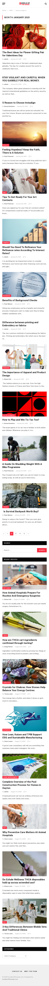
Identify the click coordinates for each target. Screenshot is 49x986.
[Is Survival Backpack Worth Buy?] (24, 495)
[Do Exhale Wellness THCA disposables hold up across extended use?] (24, 863)
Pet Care (6, 588)
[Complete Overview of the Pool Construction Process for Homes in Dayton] (24, 766)
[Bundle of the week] (24, 3)
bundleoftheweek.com (10, 979)
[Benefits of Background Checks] (24, 284)
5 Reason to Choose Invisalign (18, 102)
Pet (4, 827)
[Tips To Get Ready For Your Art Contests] (24, 181)
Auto (5, 459)
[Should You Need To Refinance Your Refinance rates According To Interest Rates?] (24, 231)
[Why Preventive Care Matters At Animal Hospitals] (24, 816)
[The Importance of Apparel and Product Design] (24, 356)
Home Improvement (10, 777)
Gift (4, 48)
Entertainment (9, 415)
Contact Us (17, 971)
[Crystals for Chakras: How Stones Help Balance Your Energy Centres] (24, 671)
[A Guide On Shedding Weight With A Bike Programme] (24, 448)
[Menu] (3, 3)
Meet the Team (30, 971)
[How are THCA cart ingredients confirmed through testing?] (24, 624)
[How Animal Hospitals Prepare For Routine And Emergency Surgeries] (24, 577)
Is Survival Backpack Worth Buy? (20, 511)
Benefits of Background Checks (19, 300)
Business (6, 295)
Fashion (6, 368)
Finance (6, 242)
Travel (5, 507)
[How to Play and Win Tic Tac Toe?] (24, 404)
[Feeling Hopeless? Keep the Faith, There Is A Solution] (24, 133)
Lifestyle (6, 682)
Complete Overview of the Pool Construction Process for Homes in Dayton (21, 784)
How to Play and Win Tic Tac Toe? (20, 419)
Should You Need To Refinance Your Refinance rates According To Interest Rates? (23, 250)
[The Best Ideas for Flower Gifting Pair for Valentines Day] (24, 36)
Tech (5, 635)
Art (4, 192)
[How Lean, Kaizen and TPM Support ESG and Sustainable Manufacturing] (24, 718)
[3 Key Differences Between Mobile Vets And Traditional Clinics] (24, 911)
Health (5, 145)
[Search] (45, 3)
